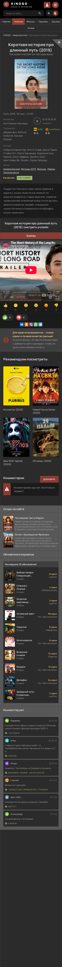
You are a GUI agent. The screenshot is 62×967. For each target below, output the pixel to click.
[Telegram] (40, 324)
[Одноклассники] (26, 324)
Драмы (51, 169)
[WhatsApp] (36, 324)
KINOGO (7, 35)
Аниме (31, 28)
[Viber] (31, 324)
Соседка (14, 733)
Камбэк (12, 823)
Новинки (18, 21)
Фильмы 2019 (28, 169)
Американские (20, 35)
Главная (6, 21)
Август (12, 806)
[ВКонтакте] (22, 324)
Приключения (11, 172)
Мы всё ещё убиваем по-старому (28, 789)
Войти (47, 5)
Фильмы (31, 21)
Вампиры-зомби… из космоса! (26, 772)
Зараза (12, 755)
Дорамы (56, 21)
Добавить (49, 479)
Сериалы (43, 21)
